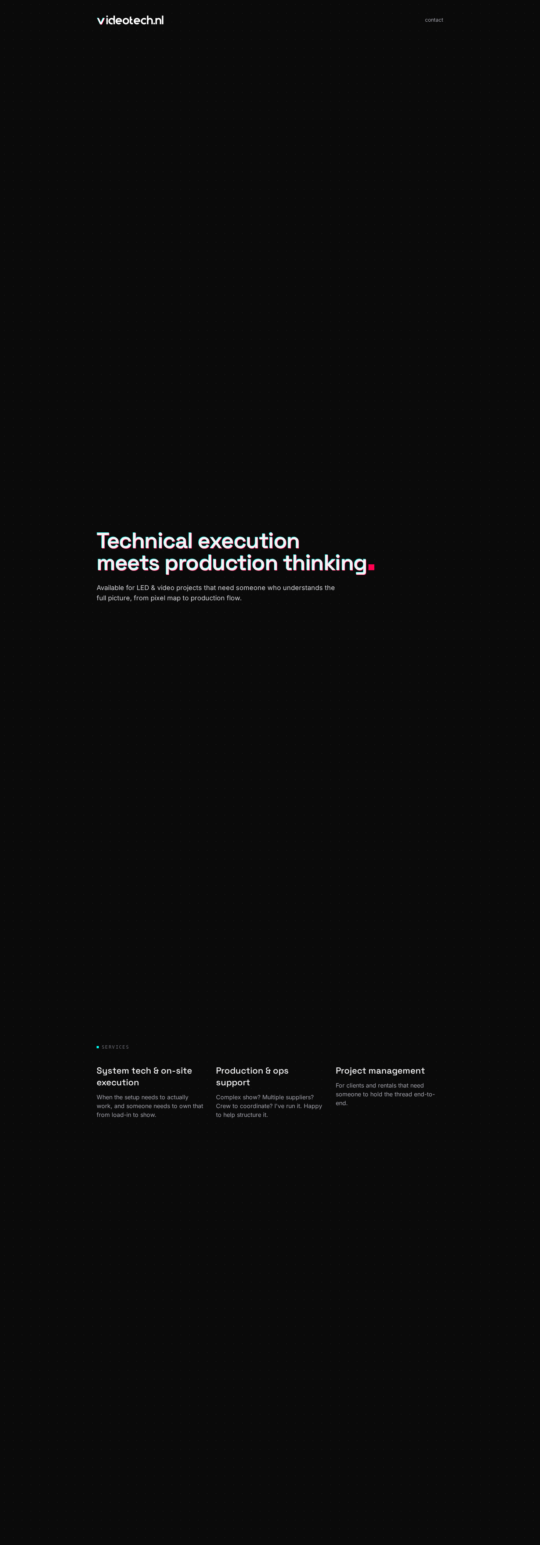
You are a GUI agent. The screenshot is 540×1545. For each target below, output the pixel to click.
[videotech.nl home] (130, 20)
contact (434, 20)
